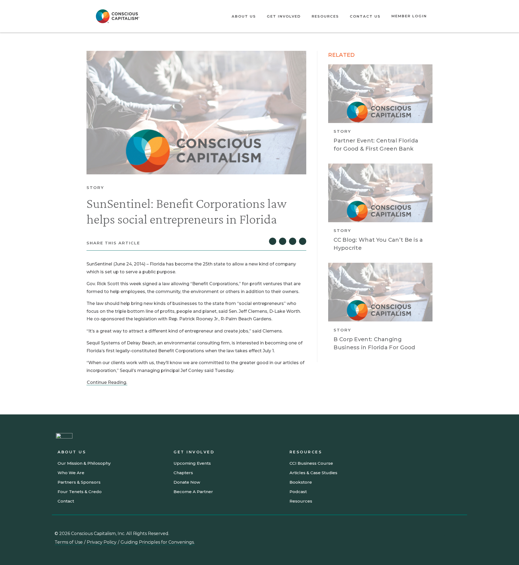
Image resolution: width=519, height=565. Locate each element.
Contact (66, 501)
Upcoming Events (192, 463)
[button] (272, 241)
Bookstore (301, 482)
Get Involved (284, 16)
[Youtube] (424, 533)
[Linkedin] (411, 533)
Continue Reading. (107, 382)
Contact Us (365, 16)
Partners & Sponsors (79, 482)
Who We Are (71, 472)
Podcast (298, 491)
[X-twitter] (448, 533)
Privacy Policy (102, 542)
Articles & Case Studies (313, 472)
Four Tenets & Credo (80, 491)
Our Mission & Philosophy (84, 463)
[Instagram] (436, 533)
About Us (244, 16)
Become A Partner (193, 491)
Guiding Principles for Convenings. (158, 542)
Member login (409, 16)
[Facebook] (460, 533)
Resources (325, 16)
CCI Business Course (311, 463)
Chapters (183, 472)
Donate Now (187, 482)
